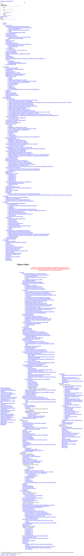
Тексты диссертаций (30, 348)
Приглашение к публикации (12, 190)
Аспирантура (9, 217)
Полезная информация (13, 83)
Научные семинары (10, 98)
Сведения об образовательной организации (15, 203)
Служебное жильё (32, 414)
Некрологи (8, 96)
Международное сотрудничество (13, 167)
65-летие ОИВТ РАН (10, 49)
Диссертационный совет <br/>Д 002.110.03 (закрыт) (37, 342)
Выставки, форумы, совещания (13, 256)
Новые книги (9, 191)
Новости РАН (9, 189)
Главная (5, 22)
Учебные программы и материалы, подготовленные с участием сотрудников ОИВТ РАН (28, 155)
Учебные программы (32, 386)
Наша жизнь (8, 91)
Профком (8, 90)
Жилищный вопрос (12, 84)
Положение (30, 468)
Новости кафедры (32, 368)
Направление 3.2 (12, 175)
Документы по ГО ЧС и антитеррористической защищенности (20, 200)
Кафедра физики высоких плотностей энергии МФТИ (20, 153)
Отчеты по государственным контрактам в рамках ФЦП (35, 398)
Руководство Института (11, 33)
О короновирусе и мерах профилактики (15, 69)
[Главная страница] (24, 2)
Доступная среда (12, 215)
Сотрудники (6, 66)
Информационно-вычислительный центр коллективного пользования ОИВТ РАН (26, 148)
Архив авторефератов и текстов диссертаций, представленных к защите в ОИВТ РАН (25, 58)
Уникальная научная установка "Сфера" (37, 363)
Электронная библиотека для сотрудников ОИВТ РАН (35, 333)
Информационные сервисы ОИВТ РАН (17, 63)
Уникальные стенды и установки (15, 146)
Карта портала (12, 554)
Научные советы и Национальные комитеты (16, 120)
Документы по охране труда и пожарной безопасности (18, 199)
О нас (4, 24)
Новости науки (9, 172)
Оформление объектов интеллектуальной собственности (18, 187)
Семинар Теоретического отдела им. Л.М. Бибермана (20, 101)
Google (9, 31)
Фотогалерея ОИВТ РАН (11, 52)
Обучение (5, 202)
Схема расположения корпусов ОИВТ (17, 32)
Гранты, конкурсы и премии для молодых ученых (17, 250)
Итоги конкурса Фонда (33, 475)
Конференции (26, 284)
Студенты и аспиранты (33, 385)
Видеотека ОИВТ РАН (11, 64)
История (8, 39)
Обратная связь (9, 70)
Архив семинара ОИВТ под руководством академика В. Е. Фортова (23, 113)
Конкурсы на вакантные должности (14, 253)
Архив (9, 229)
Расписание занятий (32, 382)
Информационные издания (14, 62)
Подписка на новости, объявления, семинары (16, 242)
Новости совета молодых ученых (13, 248)
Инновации (8, 192)
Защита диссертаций (10, 245)
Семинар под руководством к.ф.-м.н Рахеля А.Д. (19, 107)
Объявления (6, 240)
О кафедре (30, 367)
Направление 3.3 (12, 177)
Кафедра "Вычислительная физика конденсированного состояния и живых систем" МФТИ (28, 154)
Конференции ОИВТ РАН (14, 139)
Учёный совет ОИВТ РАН (12, 116)
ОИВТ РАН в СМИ (10, 40)
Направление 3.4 (12, 178)
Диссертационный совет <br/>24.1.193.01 (34, 341)
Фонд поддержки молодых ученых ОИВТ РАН (19, 82)
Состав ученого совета (13, 119)
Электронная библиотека (11, 158)
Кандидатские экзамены (13, 224)
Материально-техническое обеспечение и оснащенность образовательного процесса (27, 210)
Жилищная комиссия (30, 411)
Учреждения (11, 60)
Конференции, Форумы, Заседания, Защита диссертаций (38, 319)
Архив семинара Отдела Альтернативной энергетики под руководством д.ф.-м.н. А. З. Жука (29, 111)
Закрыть (2, 4)
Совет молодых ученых (11, 76)
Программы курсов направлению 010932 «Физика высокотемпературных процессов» (39, 375)
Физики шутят (9, 56)
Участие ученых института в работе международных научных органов (24, 168)
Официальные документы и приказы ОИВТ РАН (19, 37)
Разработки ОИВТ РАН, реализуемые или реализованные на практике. (24, 193)
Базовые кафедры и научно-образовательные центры (17, 230)
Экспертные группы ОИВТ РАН (13, 122)
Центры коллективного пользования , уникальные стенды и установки (39, 352)
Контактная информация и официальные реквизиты (17, 26)
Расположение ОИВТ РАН (14, 28)
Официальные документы (11, 36)
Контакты (10, 85)
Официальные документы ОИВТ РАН (14, 75)
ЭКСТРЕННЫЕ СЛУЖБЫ (12, 68)
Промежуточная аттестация (14, 226)
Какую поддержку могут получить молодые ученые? (20, 162)
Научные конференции (11, 138)
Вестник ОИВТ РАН (13, 46)
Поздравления (9, 41)
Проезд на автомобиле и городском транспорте (19, 30)
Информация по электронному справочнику (16, 73)
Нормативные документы (31, 347)
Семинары (8, 243)
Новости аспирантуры (13, 222)
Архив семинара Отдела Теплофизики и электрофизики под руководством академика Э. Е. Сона (30, 114)
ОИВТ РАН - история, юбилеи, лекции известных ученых (38, 318)
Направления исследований (12, 173)
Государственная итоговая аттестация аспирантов (19, 225)
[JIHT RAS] (2, 18)
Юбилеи (8, 54)
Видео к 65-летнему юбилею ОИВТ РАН (17, 50)
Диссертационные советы (11, 121)
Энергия (10, 47)
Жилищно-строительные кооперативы (36, 416)
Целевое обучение (12, 221)
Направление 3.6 (12, 180)
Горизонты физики (32, 387)
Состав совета (31, 467)
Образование (11, 208)
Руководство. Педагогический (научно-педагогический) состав (22, 209)
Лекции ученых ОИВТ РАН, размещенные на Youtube (18, 53)
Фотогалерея (8, 259)
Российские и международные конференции (18, 142)
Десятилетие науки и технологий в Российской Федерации (21, 164)
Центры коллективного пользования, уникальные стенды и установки (21, 143)
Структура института (10, 34)
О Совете (10, 77)
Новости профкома (10, 251)
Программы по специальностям (15, 223)
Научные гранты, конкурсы (12, 159)
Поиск (7, 554)
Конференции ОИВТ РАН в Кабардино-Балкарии (36, 317)
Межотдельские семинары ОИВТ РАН (17, 108)
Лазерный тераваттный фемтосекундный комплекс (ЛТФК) (41, 362)
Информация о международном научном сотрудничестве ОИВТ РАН (23, 170)
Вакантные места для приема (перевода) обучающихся (20, 213)
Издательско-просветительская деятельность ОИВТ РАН (18, 44)
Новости (10, 78)
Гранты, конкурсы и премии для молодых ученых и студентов (22, 81)
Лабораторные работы (13, 157)
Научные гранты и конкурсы (12, 249)
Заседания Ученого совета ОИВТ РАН (17, 117)
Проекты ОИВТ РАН (10, 171)
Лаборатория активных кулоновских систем (18, 165)
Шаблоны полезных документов (15, 38)
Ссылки (7, 59)
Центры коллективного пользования (16, 145)
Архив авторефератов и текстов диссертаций (35, 349)
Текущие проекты (12, 88)
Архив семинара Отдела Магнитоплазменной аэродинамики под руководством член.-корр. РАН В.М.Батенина (33, 115)
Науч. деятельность (7, 97)
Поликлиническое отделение (12, 95)
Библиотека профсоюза (30, 406)
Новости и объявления (11, 51)
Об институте (9, 25)
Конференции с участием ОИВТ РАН (16, 140)
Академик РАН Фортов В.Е (12, 43)
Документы (5, 196)
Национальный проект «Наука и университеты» (16, 160)
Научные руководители (33, 384)
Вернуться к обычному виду (7, 1)
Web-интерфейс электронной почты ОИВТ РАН (33, 283)
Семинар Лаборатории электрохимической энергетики (20, 103)
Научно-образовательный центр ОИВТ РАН (16, 151)
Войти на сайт (4, 16)
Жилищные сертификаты (33, 413)
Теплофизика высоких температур (16, 45)
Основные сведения (12, 204)
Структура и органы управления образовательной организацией (22, 205)
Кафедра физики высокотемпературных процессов (19, 152)
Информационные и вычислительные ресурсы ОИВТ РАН (19, 147)
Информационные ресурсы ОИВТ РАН (17, 149)
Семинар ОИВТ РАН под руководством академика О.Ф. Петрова (23, 100)
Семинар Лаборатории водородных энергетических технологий (22, 105)
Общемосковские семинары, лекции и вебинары (19, 109)
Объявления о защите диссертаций (33, 346)
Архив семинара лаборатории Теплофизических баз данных (21, 110)
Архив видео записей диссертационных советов (36, 350)
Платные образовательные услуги (16, 211)
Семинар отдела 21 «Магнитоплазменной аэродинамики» (21, 104)
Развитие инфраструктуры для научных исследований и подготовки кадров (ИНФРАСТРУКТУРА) (30, 166)
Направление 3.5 (12, 179)
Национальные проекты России (13, 254)
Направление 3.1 (12, 174)
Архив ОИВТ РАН (10, 57)
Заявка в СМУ (11, 87)
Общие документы (12, 219)
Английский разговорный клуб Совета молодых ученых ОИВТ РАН (23, 89)
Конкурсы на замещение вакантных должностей (33, 331)
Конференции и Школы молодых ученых (17, 79)
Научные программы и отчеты (12, 186)
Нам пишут (8, 257)
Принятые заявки (32, 474)
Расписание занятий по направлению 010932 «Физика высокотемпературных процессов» (40, 370)
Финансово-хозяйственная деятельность (17, 212)
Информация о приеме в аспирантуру (16, 218)
